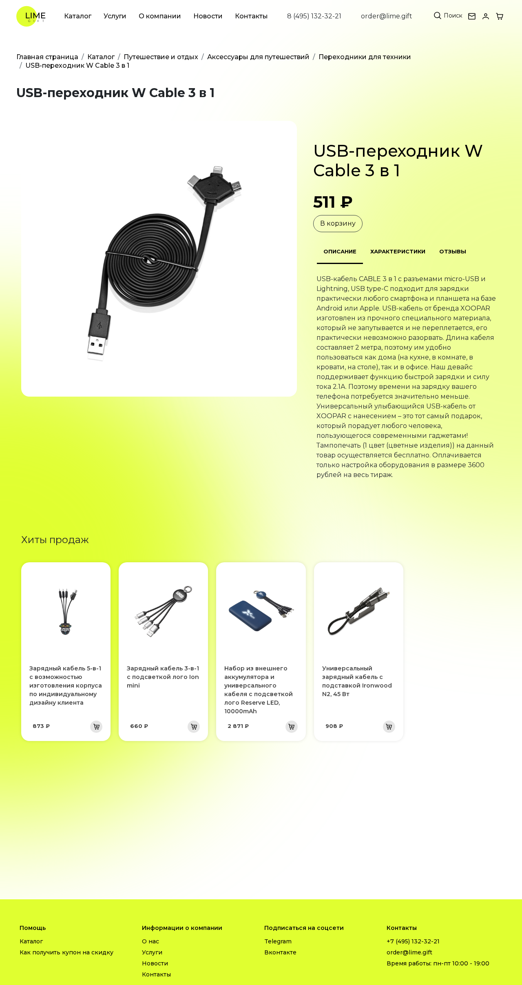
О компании (160, 16)
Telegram (278, 941)
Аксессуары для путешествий (258, 57)
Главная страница (47, 57)
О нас (150, 941)
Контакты (251, 16)
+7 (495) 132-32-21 (413, 941)
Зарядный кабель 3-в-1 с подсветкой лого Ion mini (163, 677)
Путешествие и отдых (161, 57)
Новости (208, 16)
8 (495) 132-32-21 (314, 16)
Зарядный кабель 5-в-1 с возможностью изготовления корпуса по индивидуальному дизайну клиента (65, 685)
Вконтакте (280, 952)
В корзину (338, 223)
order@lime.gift (386, 16)
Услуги (115, 16)
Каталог (77, 16)
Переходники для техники (365, 57)
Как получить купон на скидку (66, 952)
